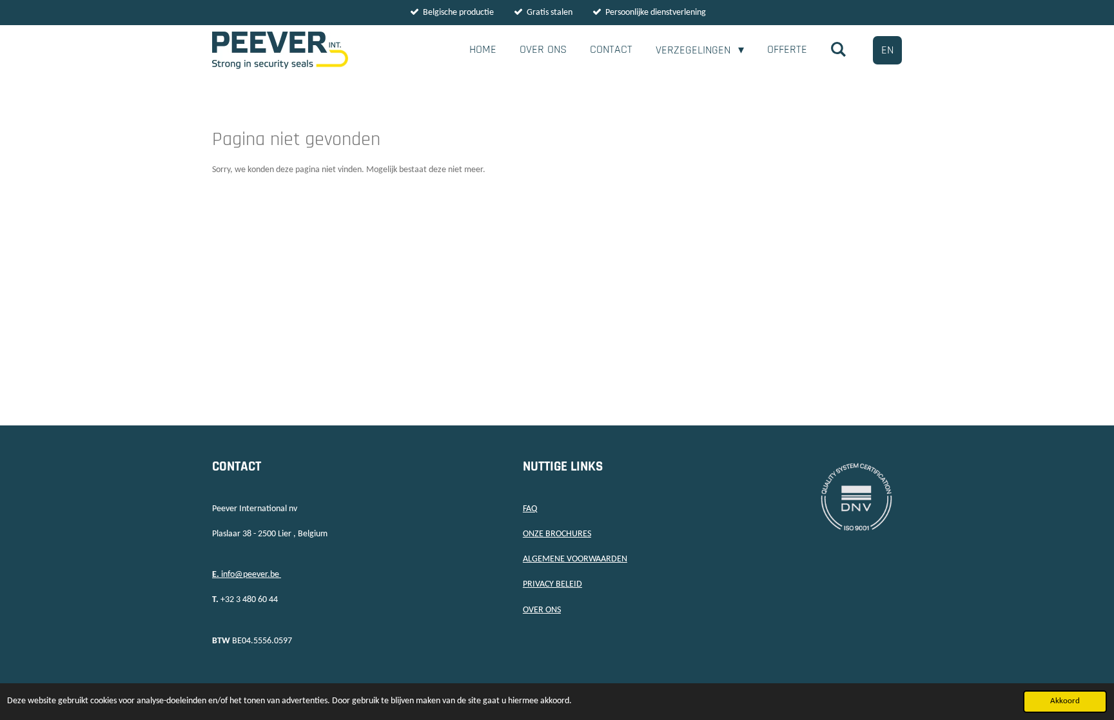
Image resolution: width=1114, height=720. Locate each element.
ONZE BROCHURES (557, 534)
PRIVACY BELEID (552, 584)
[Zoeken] (838, 49)
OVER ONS (542, 610)
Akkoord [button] (1065, 701)
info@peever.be (246, 574)
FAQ (530, 509)
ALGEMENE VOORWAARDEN (575, 559)
